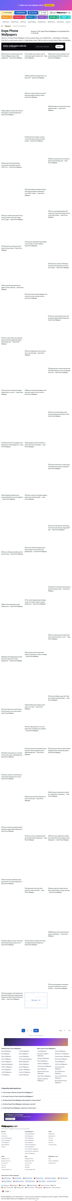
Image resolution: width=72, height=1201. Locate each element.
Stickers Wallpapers (60, 1051)
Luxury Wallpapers (24, 1056)
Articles (3, 1146)
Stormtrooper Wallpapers (44, 1066)
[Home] (2, 26)
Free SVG (41, 17)
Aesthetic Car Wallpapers (62, 1053)
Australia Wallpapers (7, 1064)
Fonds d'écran (30, 1187)
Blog (49, 1158)
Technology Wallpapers (25, 1059)
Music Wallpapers (6, 1056)
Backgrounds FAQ (29, 1161)
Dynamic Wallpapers (24, 1069)
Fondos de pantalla (8, 1187)
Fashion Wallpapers (6, 1067)
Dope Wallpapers (42, 1069)
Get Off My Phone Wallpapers (60, 1072)
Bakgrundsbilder (33, 1185)
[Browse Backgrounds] (24, 17)
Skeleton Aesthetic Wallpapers (42, 1079)
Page (60, 1030)
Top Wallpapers (5, 1142)
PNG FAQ (27, 1167)
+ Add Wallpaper (20, 12)
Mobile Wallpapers (24, 1061)
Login (44, 12)
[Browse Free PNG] (58, 17)
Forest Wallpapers (29, 1146)
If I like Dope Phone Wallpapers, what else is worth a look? (19, 1108)
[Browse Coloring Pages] (69, 17)
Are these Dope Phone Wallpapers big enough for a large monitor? (22, 1100)
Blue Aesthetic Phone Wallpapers (61, 1081)
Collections (4, 1136)
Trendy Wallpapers (24, 1051)
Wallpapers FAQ (29, 1158)
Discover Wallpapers (6, 1138)
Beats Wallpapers (6, 1051)
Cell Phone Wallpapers (61, 1064)
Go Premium (8, 12)
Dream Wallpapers (6, 1061)
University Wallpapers (30, 1144)
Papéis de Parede (45, 1185)
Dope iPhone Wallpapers (44, 1076)
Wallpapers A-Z (5, 1158)
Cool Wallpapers (41, 1051)
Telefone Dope (39, 1178)
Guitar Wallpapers (6, 1059)
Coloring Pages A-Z (6, 1169)
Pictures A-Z (4, 1163)
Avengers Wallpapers (43, 1058)
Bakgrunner (48, 1187)
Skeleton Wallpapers (43, 1063)
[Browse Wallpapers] (11, 17)
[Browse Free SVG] (46, 17)
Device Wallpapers (24, 1064)
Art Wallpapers (5, 1075)
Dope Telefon (41, 1181)
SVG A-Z (3, 1165)
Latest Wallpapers (24, 1067)
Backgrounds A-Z (5, 1161)
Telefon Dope (7, 1178)
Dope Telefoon (7, 1181)
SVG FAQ (27, 1165)
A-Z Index (3, 1134)
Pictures (30, 17)
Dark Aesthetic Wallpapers (32, 1151)
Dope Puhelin (52, 1181)
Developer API (52, 1163)
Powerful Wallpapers (24, 1072)
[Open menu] (69, 13)
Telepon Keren (31, 1181)
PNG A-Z (3, 1167)
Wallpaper (23, 1185)
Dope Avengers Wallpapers (62, 1056)
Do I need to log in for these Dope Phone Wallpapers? (18, 1096)
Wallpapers (5, 17)
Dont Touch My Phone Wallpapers (61, 1077)
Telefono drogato (51, 1178)
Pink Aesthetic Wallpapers (31, 1149)
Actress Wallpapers (30, 1153)
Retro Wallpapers (23, 1053)
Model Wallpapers (29, 1140)
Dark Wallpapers (29, 1136)
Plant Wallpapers (29, 1138)
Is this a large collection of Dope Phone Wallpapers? (18, 1092)
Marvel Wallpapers (42, 1061)
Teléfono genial (64, 1178)
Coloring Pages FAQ (30, 1169)
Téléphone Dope (19, 1181)
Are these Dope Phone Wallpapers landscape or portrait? (19, 1104)
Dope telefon (17, 1178)
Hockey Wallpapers (30, 1134)
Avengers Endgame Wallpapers (42, 1054)
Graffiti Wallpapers (6, 1072)
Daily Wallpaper (5, 1144)
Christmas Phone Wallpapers (60, 1068)
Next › (36, 1030)
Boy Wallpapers (5, 1053)
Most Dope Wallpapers (61, 1059)
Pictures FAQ (28, 1163)
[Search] (64, 12)
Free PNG (52, 17)
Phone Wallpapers (60, 1061)
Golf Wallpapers (29, 1142)
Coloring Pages (64, 17)
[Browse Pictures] (35, 17)
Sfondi (54, 1185)
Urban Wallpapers (6, 1069)
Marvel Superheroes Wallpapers (43, 1072)
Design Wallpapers (24, 1075)
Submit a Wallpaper (53, 1161)
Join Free (34, 12)
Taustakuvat (57, 1187)
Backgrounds (18, 17)
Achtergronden (20, 1187)
